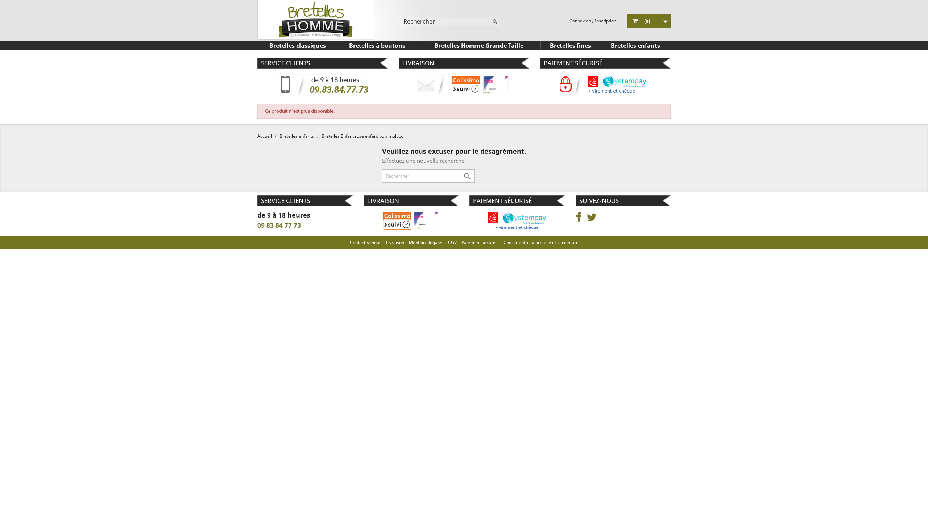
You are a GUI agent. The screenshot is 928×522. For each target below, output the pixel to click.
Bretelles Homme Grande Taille (478, 46)
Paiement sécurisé (480, 242)
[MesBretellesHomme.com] (315, 20)
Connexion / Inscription (592, 21)
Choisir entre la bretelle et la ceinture (541, 242)
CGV (452, 242)
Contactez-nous (365, 242)
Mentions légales (426, 242)
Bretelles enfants (635, 46)
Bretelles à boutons (377, 46)
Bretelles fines (570, 46)
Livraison (395, 242)
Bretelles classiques (297, 46)
